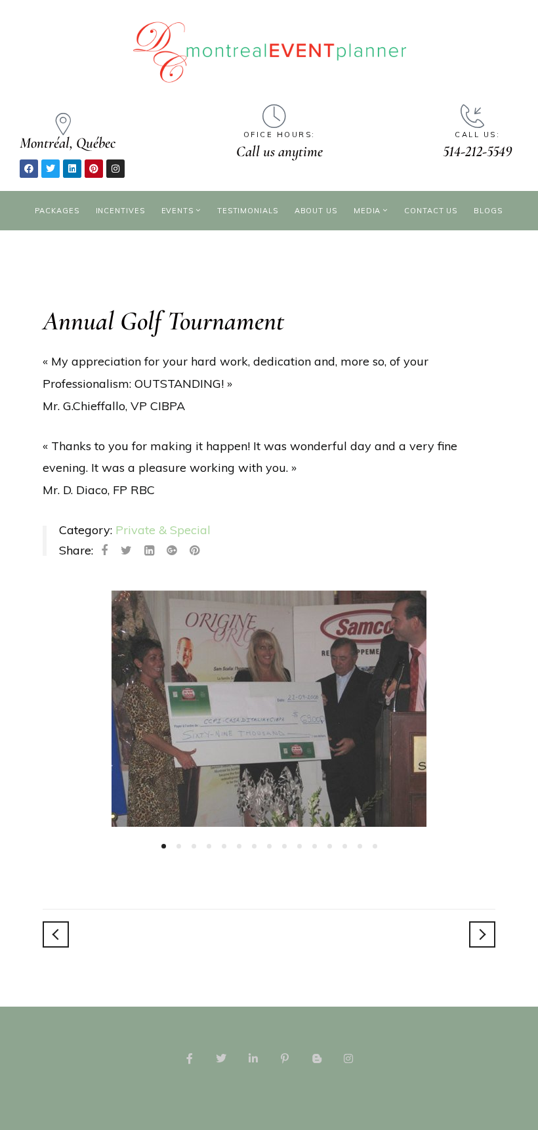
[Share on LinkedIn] (149, 550)
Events (177, 210)
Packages (57, 210)
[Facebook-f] (189, 1058)
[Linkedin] (72, 168)
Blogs (488, 210)
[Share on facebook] (104, 550)
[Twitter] (50, 168)
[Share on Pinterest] (194, 550)
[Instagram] (115, 168)
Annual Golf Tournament (163, 321)
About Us (316, 210)
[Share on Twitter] (126, 550)
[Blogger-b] (316, 1058)
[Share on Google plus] (171, 550)
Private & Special (163, 529)
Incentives (120, 210)
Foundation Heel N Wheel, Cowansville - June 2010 (482, 934)
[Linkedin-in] (253, 1058)
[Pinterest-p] (284, 1058)
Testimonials (247, 210)
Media (367, 210)
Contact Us (430, 210)
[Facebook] (29, 168)
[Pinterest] (94, 168)
